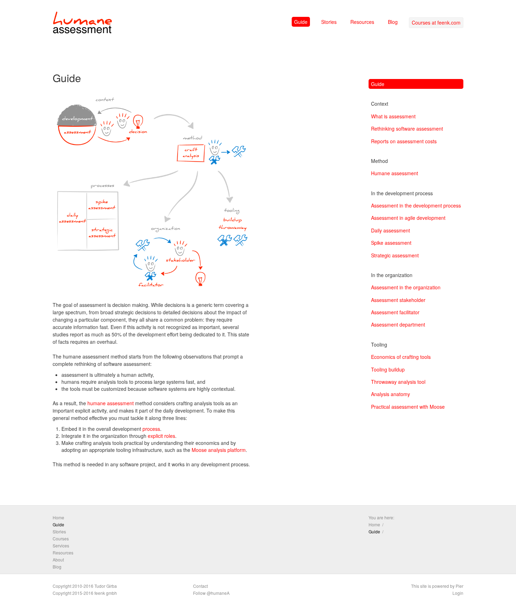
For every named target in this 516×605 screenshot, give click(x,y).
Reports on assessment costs (404, 141)
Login (457, 593)
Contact (200, 586)
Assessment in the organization (406, 287)
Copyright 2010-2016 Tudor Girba (85, 586)
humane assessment (110, 403)
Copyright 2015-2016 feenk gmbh (85, 593)
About (58, 560)
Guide (300, 21)
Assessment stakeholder (398, 299)
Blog (393, 21)
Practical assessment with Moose (408, 406)
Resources (362, 21)
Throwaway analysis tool (398, 381)
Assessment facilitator (395, 312)
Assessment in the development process (416, 205)
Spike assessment (391, 242)
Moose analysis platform (219, 449)
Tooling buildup (388, 369)
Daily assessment (390, 230)
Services (61, 545)
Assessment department (398, 324)
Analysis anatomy (390, 393)
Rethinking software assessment (407, 128)
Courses (61, 538)
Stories (329, 21)
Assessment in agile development (408, 217)
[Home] (82, 23)
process (151, 428)
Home (58, 517)
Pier (459, 586)
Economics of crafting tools (401, 356)
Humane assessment (394, 173)
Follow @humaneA (211, 593)
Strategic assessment (395, 255)
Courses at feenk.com (436, 22)
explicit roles (161, 435)
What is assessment (393, 116)
